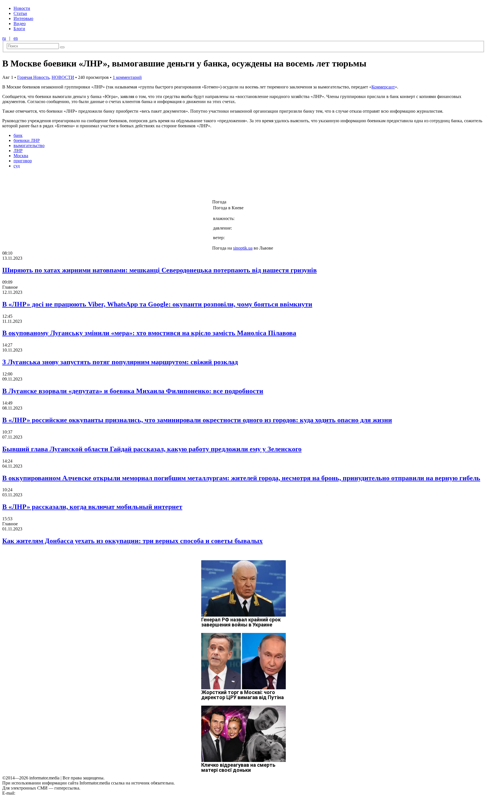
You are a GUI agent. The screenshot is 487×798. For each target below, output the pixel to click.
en (16, 38)
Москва (21, 155)
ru (4, 38)
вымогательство (29, 145)
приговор (23, 160)
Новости (22, 8)
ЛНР (18, 150)
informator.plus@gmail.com (41, 793)
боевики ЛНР (27, 140)
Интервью (23, 18)
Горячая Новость (33, 77)
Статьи (20, 13)
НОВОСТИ (63, 77)
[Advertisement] (91, 185)
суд (17, 165)
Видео (20, 23)
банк (18, 135)
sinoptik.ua (243, 248)
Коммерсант (383, 87)
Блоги (19, 28)
